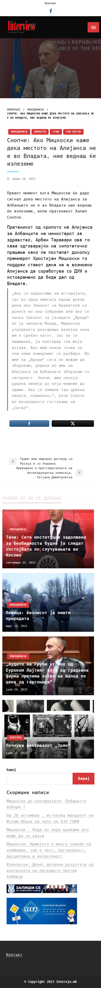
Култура (15, 737)
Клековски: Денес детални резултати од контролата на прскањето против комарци (50, 870)
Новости (40, 131)
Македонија (35, 109)
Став (56, 131)
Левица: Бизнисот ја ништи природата (38, 615)
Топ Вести (73, 131)
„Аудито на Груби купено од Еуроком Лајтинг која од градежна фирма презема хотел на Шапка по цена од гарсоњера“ (47, 673)
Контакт (50, 3)
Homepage (13, 109)
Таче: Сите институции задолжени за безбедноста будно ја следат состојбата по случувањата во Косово (46, 546)
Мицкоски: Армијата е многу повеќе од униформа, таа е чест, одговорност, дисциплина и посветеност (49, 850)
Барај (11, 770)
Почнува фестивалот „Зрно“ (38, 745)
